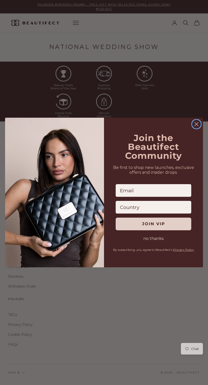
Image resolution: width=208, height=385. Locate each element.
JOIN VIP (153, 223)
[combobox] (152, 207)
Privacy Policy (183, 250)
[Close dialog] (196, 124)
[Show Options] (186, 207)
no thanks (153, 238)
